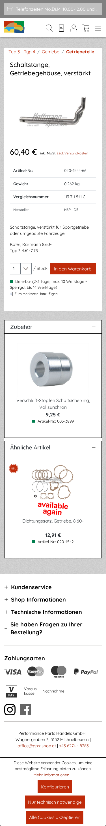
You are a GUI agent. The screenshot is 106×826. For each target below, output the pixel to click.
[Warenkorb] (86, 27)
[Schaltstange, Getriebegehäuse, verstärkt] (53, 112)
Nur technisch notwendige (55, 802)
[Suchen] (49, 27)
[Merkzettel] (61, 27)
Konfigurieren (55, 787)
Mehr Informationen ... (53, 774)
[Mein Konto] (74, 27)
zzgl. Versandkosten (72, 153)
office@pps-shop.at (37, 745)
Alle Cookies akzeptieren (54, 817)
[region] (53, 111)
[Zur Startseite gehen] (14, 27)
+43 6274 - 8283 (74, 745)
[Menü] (97, 27)
